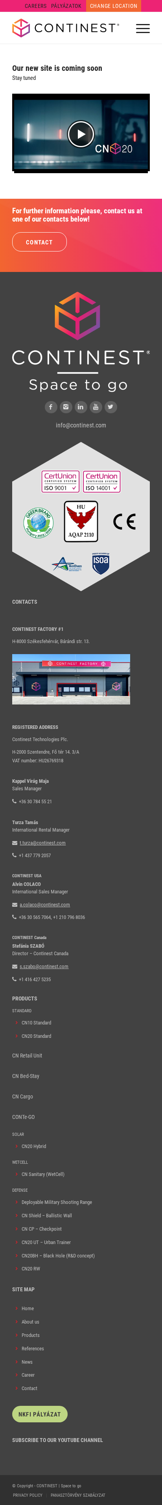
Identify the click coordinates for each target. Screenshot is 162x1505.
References (33, 1349)
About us (30, 1322)
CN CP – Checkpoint (42, 1229)
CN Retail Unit (27, 1055)
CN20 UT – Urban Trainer (46, 1242)
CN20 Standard (36, 1036)
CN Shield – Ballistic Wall (47, 1215)
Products (31, 1335)
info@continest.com (81, 425)
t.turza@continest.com (43, 843)
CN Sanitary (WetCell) (43, 1174)
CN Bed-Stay (25, 1076)
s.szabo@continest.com (44, 966)
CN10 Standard (36, 1023)
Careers (36, 6)
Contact (29, 1388)
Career (28, 1375)
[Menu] (139, 28)
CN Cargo (22, 1096)
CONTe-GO (23, 1117)
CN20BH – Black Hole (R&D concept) (58, 1256)
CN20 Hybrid (34, 1146)
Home (28, 1308)
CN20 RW (31, 1269)
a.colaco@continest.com (45, 905)
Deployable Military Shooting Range (57, 1202)
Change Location (114, 6)
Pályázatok (66, 6)
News (27, 1362)
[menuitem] (36, 6)
